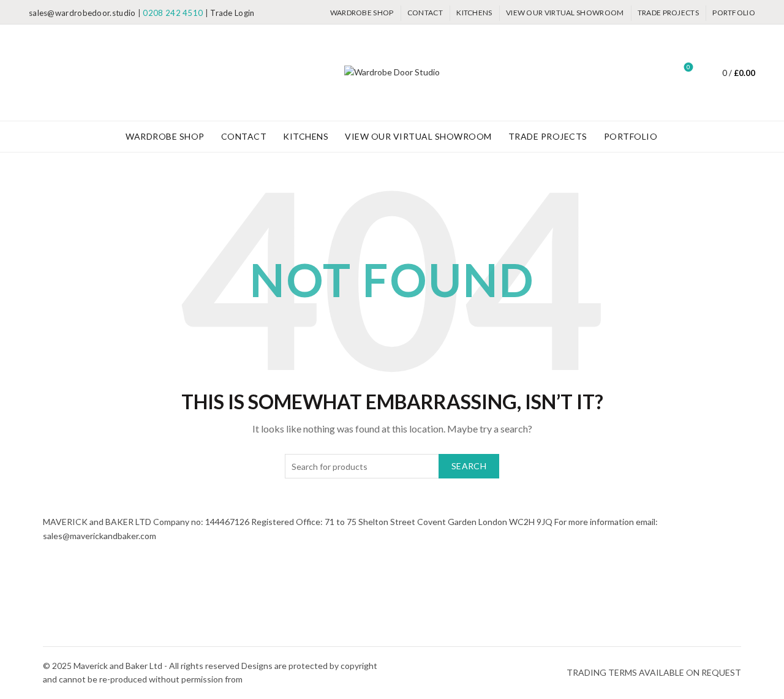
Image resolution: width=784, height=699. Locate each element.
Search (468, 466)
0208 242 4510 (173, 13)
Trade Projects (668, 12)
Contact (425, 12)
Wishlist (688, 67)
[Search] (654, 73)
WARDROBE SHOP (362, 12)
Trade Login (232, 13)
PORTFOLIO (733, 12)
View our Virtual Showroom (565, 12)
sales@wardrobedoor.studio (82, 13)
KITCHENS (474, 12)
